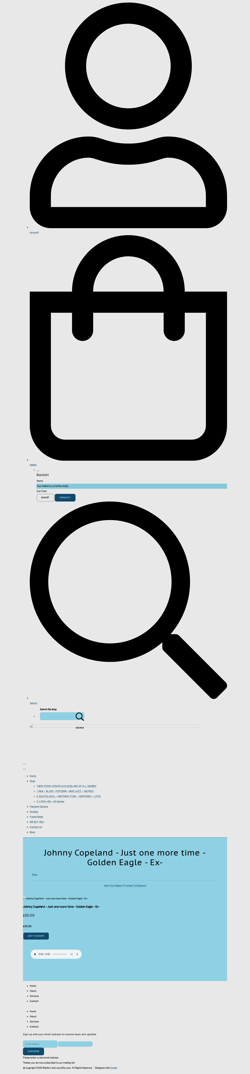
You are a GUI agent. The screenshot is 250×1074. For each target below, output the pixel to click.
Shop (32, 781)
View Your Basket (113, 885)
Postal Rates (36, 817)
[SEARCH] (80, 716)
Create (113, 1068)
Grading (34, 811)
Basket (45, 497)
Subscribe (33, 1051)
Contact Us (36, 827)
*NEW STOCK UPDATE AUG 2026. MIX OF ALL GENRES (66, 786)
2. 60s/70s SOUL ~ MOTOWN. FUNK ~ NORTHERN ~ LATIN (69, 796)
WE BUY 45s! (37, 822)
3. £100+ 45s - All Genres (50, 801)
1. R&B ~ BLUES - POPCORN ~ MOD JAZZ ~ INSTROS (65, 791)
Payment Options (39, 806)
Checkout (65, 497)
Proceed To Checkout (135, 885)
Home (33, 776)
